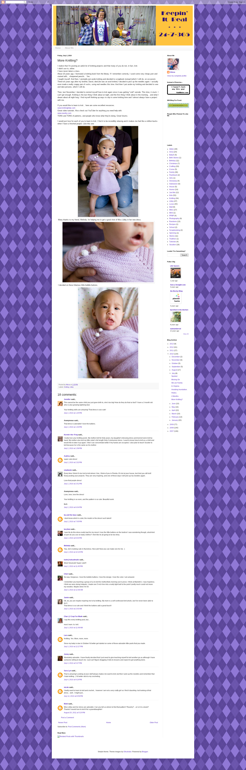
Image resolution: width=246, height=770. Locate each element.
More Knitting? (177, 399)
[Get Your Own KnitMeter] (178, 94)
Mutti (66, 704)
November (176, 360)
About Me (69, 48)
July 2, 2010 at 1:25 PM (73, 413)
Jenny (66, 654)
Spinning (172, 233)
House (171, 187)
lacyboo (67, 529)
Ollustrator (127, 752)
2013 (172, 344)
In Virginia (175, 386)
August (175, 370)
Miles (171, 210)
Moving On (175, 380)
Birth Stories (174, 158)
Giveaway (173, 181)
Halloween (173, 184)
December (176, 357)
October (175, 363)
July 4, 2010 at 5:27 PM (73, 663)
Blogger (145, 752)
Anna (171, 152)
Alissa (172, 72)
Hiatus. (174, 393)
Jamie (66, 598)
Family (171, 172)
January (175, 420)
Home (58, 48)
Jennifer (67, 399)
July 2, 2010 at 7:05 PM (73, 522)
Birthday (172, 161)
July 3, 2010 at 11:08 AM (73, 628)
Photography (174, 218)
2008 (172, 428)
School (172, 227)
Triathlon (172, 239)
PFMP (171, 216)
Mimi (171, 213)
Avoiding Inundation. (179, 390)
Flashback (173, 175)
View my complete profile (176, 76)
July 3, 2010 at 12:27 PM (73, 647)
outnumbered (175, 329)
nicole (66, 687)
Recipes (172, 224)
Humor (172, 190)
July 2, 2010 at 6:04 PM (73, 507)
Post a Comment (67, 718)
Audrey (67, 456)
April (174, 410)
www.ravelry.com (64, 113)
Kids (171, 195)
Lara (66, 635)
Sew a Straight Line (178, 285)
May (173, 407)
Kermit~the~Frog (71, 435)
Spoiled (174, 376)
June (174, 404)
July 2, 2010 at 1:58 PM (73, 448)
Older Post (154, 723)
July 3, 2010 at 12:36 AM (73, 590)
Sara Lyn (67, 671)
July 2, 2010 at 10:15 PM (73, 552)
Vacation (172, 245)
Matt (171, 207)
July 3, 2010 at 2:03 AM (73, 609)
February (175, 417)
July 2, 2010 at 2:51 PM (73, 484)
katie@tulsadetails (71, 560)
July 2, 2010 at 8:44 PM (73, 538)
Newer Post (62, 723)
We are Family (177, 383)
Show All (185, 334)
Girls (171, 178)
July (173, 373)
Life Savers (174, 266)
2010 (172, 354)
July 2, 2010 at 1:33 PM (73, 427)
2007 (172, 431)
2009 (172, 424)
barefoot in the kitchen (179, 310)
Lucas (171, 204)
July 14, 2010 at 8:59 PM (73, 696)
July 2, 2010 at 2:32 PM (73, 462)
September (176, 367)
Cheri (66, 574)
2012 (172, 347)
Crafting (172, 166)
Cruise (171, 169)
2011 (172, 350)
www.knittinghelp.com (66, 108)
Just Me (172, 192)
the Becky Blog (176, 291)
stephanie (68, 470)
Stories (172, 236)
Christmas (173, 164)
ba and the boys (70, 515)
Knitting (66, 387)
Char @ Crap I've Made (73, 616)
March (174, 414)
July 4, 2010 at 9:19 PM (73, 680)
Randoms (173, 221)
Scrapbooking (174, 230)
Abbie (171, 149)
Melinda (67, 546)
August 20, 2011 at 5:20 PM (74, 713)
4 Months (175, 396)
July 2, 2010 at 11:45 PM (73, 566)
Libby (72, 387)
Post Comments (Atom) (77, 727)
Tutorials (172, 242)
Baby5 (171, 155)
